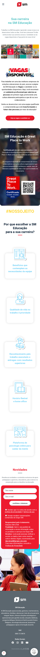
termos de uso (29, 512)
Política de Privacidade (14, 546)
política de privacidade (13, 512)
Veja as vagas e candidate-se (20, 118)
